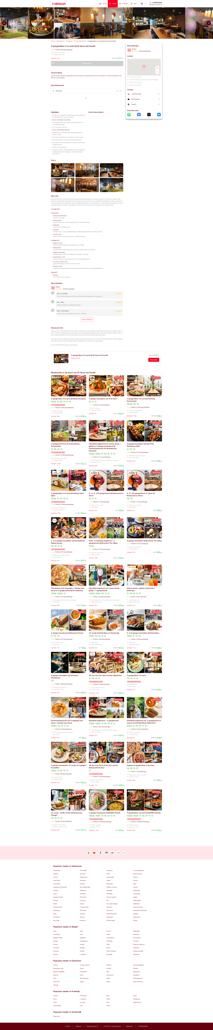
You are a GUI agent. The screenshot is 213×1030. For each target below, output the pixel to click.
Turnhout (136, 941)
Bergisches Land (58, 968)
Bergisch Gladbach (58, 972)
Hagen (82, 982)
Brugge (55, 941)
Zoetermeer (136, 917)
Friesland (82, 900)
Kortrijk (82, 951)
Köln (107, 972)
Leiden (108, 880)
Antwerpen (56, 934)
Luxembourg (110, 938)
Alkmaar (55, 874)
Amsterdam (56, 884)
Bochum (55, 975)
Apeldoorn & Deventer (60, 887)
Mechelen (109, 941)
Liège (108, 934)
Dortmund (56, 982)
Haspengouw (84, 941)
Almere (55, 877)
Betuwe (55, 900)
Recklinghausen (138, 978)
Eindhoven (83, 890)
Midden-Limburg (111, 887)
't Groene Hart (84, 907)
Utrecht (135, 887)
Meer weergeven (87, 319)
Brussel (55, 944)
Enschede (83, 894)
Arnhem (55, 890)
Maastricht (109, 884)
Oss (107, 900)
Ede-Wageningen (85, 887)
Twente (135, 880)
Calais (55, 1002)
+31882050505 (143, 1026)
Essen (81, 975)
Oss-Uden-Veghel (111, 904)
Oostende (109, 954)
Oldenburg (136, 972)
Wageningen (137, 900)
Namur (108, 948)
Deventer (83, 874)
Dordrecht (83, 880)
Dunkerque (83, 996)
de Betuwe (56, 910)
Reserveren (153, 360)
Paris (107, 1002)
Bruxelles (56, 948)
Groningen (83, 910)
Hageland (83, 938)
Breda (55, 904)
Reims (108, 1006)
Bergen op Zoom (58, 897)
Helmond (82, 920)
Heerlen (82, 917)
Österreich (56, 1016)
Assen (55, 894)
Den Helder (83, 870)
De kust (55, 954)
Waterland (136, 904)
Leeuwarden (110, 877)
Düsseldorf (83, 972)
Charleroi (56, 951)
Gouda (82, 904)
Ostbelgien (136, 931)
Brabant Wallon (58, 938)
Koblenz (108, 965)
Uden (134, 884)
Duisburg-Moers (85, 965)
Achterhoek (56, 870)
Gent (81, 934)
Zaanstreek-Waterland (140, 910)
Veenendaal (136, 894)
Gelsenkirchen (84, 978)
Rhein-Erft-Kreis (138, 982)
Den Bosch (56, 917)
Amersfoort (56, 880)
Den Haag (56, 920)
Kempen (82, 948)
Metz (107, 996)
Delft (54, 914)
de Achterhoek (57, 907)
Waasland (136, 948)
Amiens (55, 996)
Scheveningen (110, 920)
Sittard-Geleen (137, 874)
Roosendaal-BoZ (111, 914)
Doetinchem (83, 877)
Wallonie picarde (138, 951)
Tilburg (135, 877)
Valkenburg (136, 890)
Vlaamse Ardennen (139, 944)
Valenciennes (137, 1002)
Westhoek (136, 954)
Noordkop (109, 894)
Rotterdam (109, 917)
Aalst (54, 931)
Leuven (108, 931)
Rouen (135, 996)
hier (55, 120)
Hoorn (108, 874)
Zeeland (135, 914)
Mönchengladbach (138, 965)
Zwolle (135, 920)
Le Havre (82, 1002)
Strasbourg (136, 999)
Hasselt (82, 944)
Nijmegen (109, 890)
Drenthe (82, 884)
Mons (108, 944)
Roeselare (136, 934)
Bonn (54, 978)
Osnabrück (136, 975)
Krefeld (108, 968)
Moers (108, 978)
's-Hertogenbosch (138, 870)
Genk (81, 931)
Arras (55, 999)
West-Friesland (138, 907)
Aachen (55, 965)
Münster (135, 968)
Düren (82, 968)
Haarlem (82, 914)
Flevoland (83, 897)
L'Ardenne (83, 954)
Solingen (56, 985)
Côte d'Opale (57, 1006)
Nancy (108, 999)
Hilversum (109, 870)
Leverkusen (109, 975)
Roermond (109, 910)
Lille (81, 1006)
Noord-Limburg (111, 897)
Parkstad (109, 907)
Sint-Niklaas (137, 938)
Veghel (135, 897)
